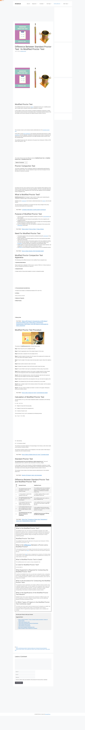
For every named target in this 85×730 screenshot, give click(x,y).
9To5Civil (18, 3)
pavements (17, 135)
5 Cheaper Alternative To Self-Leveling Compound (34, 209)
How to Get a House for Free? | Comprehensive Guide (35, 392)
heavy (32, 106)
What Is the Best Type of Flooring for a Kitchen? (27, 628)
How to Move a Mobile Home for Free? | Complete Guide (35, 454)
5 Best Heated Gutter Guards (24, 624)
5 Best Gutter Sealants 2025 (24, 622)
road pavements (46, 216)
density (44, 200)
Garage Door (34, 3)
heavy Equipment (26, 133)
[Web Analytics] (2, 0)
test (28, 550)
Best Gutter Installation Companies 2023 (26, 627)
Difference (27, 545)
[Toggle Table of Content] (25, 162)
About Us (28, 3)
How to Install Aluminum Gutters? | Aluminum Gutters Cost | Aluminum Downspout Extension (31, 648)
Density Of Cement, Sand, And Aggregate (32, 475)
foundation (19, 243)
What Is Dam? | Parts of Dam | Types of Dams (33, 229)
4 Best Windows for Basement (24, 625)
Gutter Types (65, 3)
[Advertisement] (33, 14)
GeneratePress (47, 714)
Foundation (42, 3)
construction (19, 225)
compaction (24, 200)
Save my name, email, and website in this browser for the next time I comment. (31, 679)
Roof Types (49, 3)
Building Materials (57, 3)
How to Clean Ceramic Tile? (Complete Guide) (33, 251)
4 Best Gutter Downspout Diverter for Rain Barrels (28, 623)
